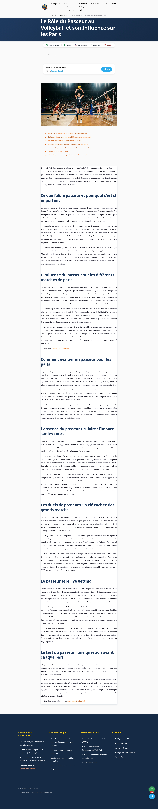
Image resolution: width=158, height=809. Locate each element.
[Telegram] (152, 796)
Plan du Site (119, 757)
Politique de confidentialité (125, 752)
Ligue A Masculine (89, 762)
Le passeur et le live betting (57, 151)
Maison (54, 16)
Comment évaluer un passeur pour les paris (64, 140)
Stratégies (95, 3)
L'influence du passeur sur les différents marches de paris (69, 137)
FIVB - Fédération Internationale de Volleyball (95, 756)
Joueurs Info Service (28, 768)
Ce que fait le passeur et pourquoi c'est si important (67, 133)
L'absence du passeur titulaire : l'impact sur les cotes (67, 144)
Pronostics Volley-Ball (83, 6)
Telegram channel (57, 71)
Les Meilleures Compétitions (69, 6)
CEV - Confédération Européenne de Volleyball (92, 748)
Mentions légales (121, 748)
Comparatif (55, 3)
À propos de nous (121, 743)
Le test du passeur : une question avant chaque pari (67, 154)
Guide (104, 3)
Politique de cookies (122, 738)
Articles (113, 3)
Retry (57, 55)
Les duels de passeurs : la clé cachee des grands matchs (68, 147)
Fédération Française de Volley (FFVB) (94, 740)
